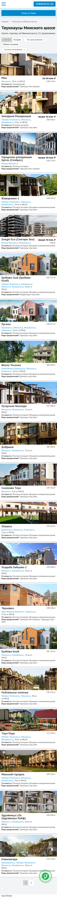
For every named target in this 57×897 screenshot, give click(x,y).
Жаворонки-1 (10, 198)
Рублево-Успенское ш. (11, 119)
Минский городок (12, 774)
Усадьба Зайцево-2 (14, 567)
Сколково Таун (11, 488)
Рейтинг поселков (10, 44)
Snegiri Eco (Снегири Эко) (17, 239)
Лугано (6, 324)
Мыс (4, 78)
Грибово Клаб (10, 651)
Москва (4, 163)
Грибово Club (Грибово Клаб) (16, 279)
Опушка (6, 526)
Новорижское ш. (8, 862)
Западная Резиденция (16, 116)
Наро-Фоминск (7, 611)
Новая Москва (7, 368)
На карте (17, 39)
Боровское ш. (27, 284)
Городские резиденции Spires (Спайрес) (16, 158)
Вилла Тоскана (11, 365)
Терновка (7, 608)
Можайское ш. (7, 122)
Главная (4, 21)
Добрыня (7, 447)
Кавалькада (9, 859)
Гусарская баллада (14, 406)
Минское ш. (6, 81)
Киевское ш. (6, 330)
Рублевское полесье (14, 692)
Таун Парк (8, 733)
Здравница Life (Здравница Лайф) (13, 817)
